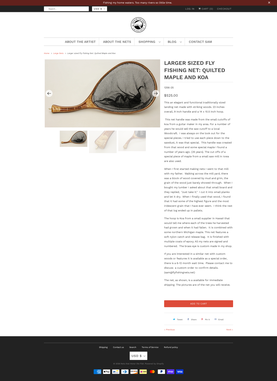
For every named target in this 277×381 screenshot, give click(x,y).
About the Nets (117, 42)
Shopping (147, 42)
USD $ (98, 8)
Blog (173, 42)
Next (229, 329)
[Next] (155, 93)
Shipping (103, 347)
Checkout (224, 8)
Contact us (118, 347)
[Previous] (49, 93)
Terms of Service (150, 347)
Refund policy (171, 347)
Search (132, 347)
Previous (170, 329)
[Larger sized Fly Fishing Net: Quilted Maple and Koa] (102, 93)
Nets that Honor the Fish (132, 364)
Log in (189, 8)
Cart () (207, 8)
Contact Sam (200, 42)
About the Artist (80, 42)
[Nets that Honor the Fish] (138, 25)
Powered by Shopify (154, 364)
